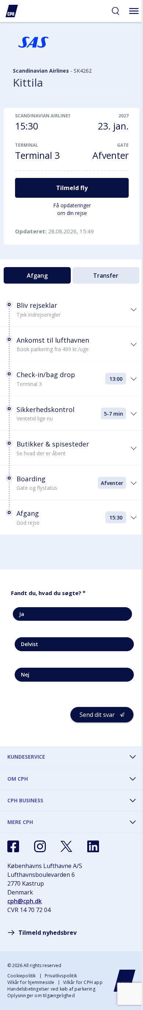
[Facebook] (13, 846)
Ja (21, 613)
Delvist (29, 644)
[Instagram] (40, 846)
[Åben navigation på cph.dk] (134, 11)
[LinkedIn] (93, 846)
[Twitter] (66, 846)
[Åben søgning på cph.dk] (115, 11)
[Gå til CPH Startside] (125, 981)
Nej (25, 674)
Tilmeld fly (72, 188)
